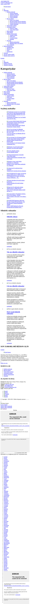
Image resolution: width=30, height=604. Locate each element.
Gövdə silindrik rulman (12, 152)
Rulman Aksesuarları (12, 33)
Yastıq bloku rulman (12, 25)
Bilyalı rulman (10, 18)
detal (10, 246)
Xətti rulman (10, 32)
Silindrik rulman (12, 216)
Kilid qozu (12, 36)
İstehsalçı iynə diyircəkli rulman (14, 148)
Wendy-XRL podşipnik (6, 406)
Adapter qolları (13, 35)
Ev (4, 9)
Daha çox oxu (4, 363)
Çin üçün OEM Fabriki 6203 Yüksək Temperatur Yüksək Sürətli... (16, 126)
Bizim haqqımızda (8, 46)
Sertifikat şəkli (10, 47)
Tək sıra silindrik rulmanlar (15, 252)
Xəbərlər (6, 53)
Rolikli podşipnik (11, 12)
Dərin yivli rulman (14, 20)
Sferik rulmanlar (14, 16)
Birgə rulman (10, 31)
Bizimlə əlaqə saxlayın (9, 55)
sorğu (8, 246)
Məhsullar (6, 10)
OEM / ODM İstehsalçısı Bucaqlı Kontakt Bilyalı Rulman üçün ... (15, 206)
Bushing (12, 39)
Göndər (2, 349)
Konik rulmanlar (14, 13)
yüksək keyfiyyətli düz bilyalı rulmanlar (16, 171)
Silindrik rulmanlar (14, 14)
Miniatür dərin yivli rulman (16, 43)
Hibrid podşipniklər (14, 42)
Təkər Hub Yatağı (14, 29)
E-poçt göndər (4, 404)
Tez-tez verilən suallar (9, 54)
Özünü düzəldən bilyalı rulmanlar (18, 23)
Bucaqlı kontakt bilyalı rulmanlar (18, 21)
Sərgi (8, 50)
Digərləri (9, 40)
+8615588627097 (5, 1)
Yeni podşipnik (10, 44)
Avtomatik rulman (11, 27)
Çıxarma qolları (13, 38)
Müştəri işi (9, 49)
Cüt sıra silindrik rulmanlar (15, 286)
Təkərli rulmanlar (14, 24)
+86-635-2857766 (9, 384)
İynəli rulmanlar (14, 17)
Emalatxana (9, 51)
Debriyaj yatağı (13, 28)
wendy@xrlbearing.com (6, 2)
